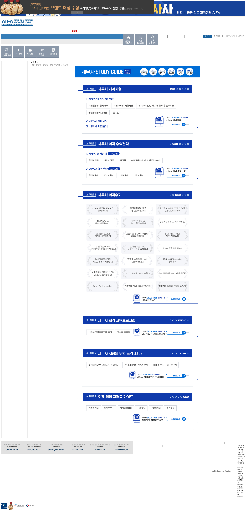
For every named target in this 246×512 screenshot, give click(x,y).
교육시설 (147, 446)
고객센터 (241, 36)
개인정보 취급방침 (208, 443)
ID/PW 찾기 (230, 36)
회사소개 (147, 443)
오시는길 (177, 446)
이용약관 (177, 443)
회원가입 (217, 36)
